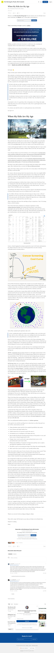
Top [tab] (9, 604)
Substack (21, 650)
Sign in (50, 1)
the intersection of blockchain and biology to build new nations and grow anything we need (26, 155)
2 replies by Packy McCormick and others (18, 576)
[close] (37, 606)
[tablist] (12, 554)
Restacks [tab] (14, 554)
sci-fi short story (17, 144)
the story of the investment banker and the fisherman (24, 491)
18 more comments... (11, 598)
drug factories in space (37, 156)
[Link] (6, 116)
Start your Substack (24, 648)
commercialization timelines (14, 207)
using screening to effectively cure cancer (17, 154)
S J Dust (11, 563)
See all (10, 629)
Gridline (28, 25)
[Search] (39, 2)
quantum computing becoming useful (36, 158)
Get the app (32, 648)
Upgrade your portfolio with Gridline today (21, 65)
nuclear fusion (42, 153)
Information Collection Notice (26, 624)
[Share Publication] (41, 2)
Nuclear (44, 476)
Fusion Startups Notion (27, 243)
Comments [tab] (10, 554)
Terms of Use (32, 623)
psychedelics (12, 477)
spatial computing (12, 160)
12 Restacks (21, 542)
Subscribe (45, 1)
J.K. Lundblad (12, 579)
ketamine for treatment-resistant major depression (27, 160)
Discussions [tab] (16, 604)
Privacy (27, 645)
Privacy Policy (35, 624)
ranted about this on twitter (18, 353)
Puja (28, 514)
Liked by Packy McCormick (15, 581)
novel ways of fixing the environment (31, 162)
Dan (24, 514)
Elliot (29, 285)
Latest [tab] (12, 604)
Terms (30, 645)
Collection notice (35, 645)
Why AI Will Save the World (34, 166)
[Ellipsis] (46, 564)
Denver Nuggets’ (19, 368)
